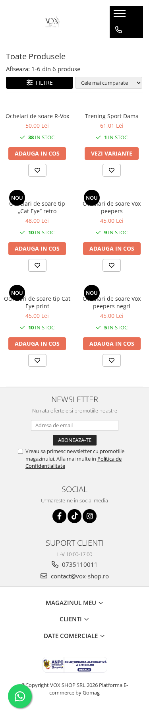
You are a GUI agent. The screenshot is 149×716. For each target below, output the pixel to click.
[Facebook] (59, 516)
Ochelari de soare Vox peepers (112, 207)
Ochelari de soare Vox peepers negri (112, 302)
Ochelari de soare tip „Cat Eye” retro (37, 207)
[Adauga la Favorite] (37, 170)
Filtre (43, 82)
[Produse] (121, 16)
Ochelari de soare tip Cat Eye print (37, 302)
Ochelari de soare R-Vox (37, 116)
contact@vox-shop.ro (79, 576)
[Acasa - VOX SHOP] (51, 22)
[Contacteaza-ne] (119, 30)
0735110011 (79, 564)
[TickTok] (74, 516)
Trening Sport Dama (112, 116)
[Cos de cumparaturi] (118, 46)
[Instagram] (90, 516)
